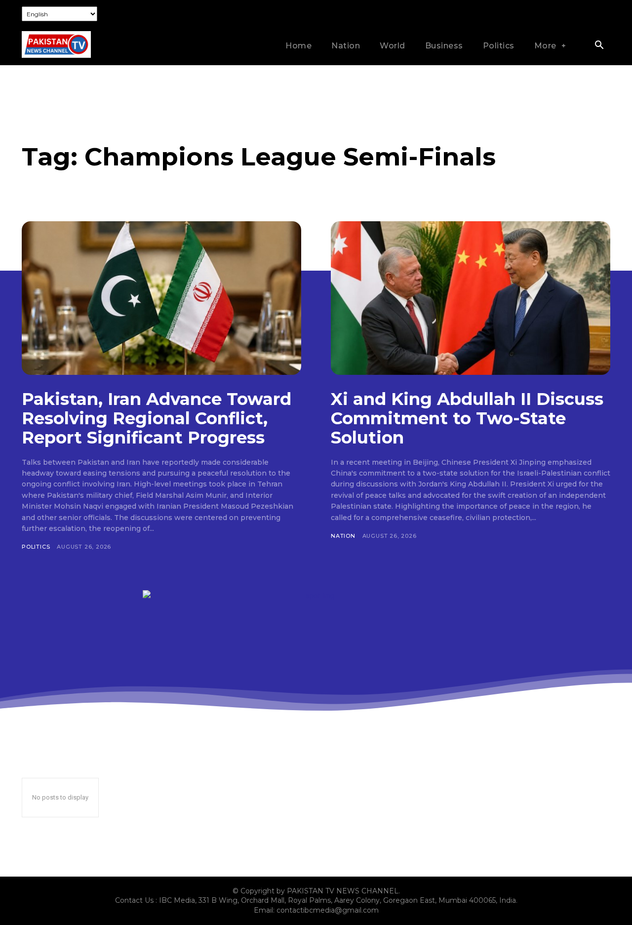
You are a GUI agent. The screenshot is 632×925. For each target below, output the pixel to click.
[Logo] (56, 44)
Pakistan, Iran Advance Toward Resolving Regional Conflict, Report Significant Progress (156, 418)
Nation (343, 535)
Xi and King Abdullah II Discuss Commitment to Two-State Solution (467, 418)
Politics (36, 546)
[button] (599, 46)
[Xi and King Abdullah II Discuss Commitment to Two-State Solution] (470, 298)
